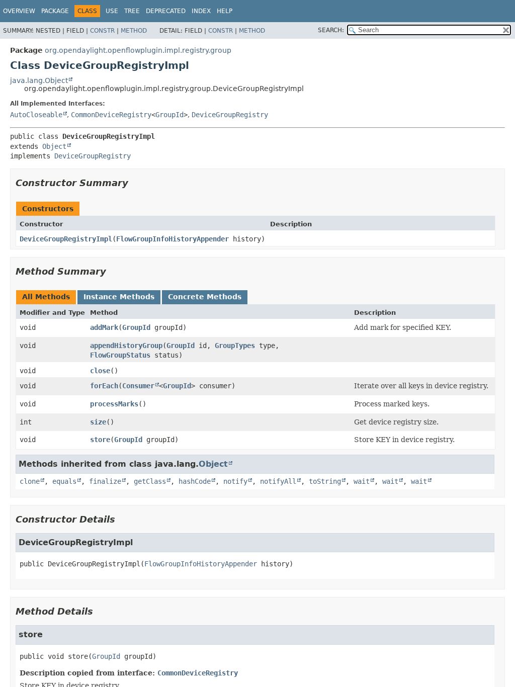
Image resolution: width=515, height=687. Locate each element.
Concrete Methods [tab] (204, 297)
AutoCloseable (36, 115)
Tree (132, 11)
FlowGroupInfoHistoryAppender (172, 239)
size (98, 422)
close (100, 371)
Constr (102, 30)
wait (362, 481)
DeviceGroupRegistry (230, 115)
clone (30, 481)
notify (235, 481)
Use (112, 11)
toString (325, 481)
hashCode (195, 481)
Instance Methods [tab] (118, 297)
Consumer (138, 386)
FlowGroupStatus (120, 355)
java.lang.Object (39, 80)
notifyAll (278, 481)
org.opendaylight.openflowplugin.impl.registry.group (138, 50)
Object (54, 146)
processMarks (114, 404)
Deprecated (166, 11)
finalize (105, 481)
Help (224, 11)
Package (55, 11)
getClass (150, 481)
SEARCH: (331, 30)
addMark (104, 327)
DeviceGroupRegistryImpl (66, 239)
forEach (104, 386)
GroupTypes (235, 345)
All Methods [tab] (46, 297)
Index (201, 11)
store (100, 440)
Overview (19, 11)
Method (134, 30)
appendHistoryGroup (126, 345)
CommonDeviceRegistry (111, 115)
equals (64, 481)
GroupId (169, 115)
